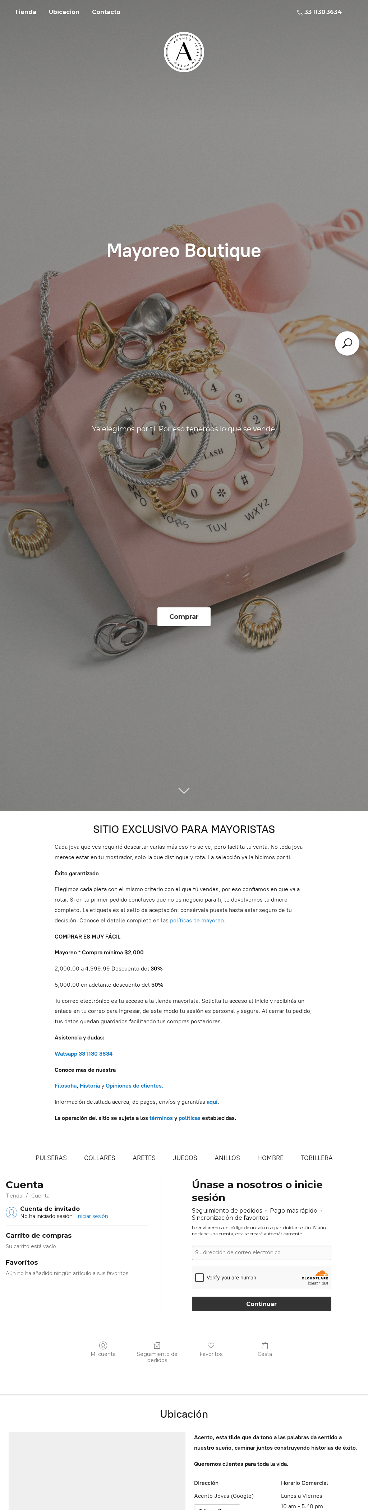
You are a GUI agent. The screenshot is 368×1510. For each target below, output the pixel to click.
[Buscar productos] (347, 343)
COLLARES (99, 1158)
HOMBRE (270, 1158)
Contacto (106, 12)
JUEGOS (185, 1158)
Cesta (265, 1354)
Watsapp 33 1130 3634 (83, 1053)
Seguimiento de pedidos (157, 1357)
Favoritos (210, 1354)
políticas (190, 1118)
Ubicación (64, 12)
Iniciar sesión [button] (92, 1216)
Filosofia (66, 1085)
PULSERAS (51, 1158)
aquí (212, 1101)
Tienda (25, 12)
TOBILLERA (317, 1158)
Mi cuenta (103, 1354)
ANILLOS (227, 1158)
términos (161, 1118)
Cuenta (40, 1195)
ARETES (144, 1158)
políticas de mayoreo (197, 920)
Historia (90, 1085)
